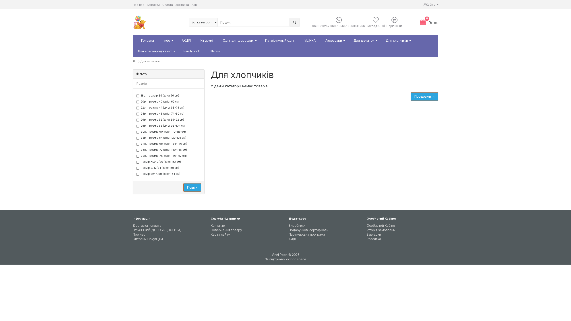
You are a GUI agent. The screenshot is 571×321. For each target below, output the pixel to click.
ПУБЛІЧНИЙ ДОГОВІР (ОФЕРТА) (157, 230)
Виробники (297, 225)
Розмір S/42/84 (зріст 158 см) (160, 167)
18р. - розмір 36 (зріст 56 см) (160, 95)
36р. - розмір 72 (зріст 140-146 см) (164, 149)
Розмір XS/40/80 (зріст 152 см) (161, 161)
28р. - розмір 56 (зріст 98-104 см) (163, 125)
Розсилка (374, 239)
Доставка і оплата (147, 225)
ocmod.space (296, 259)
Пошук (192, 187)
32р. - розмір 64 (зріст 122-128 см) (163, 137)
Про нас (138, 4)
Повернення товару (226, 230)
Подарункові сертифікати (308, 230)
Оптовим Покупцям (148, 239)
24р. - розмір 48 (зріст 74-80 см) (162, 113)
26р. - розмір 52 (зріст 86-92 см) (162, 119)
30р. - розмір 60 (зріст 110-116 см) (163, 131)
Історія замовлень (381, 230)
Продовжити (424, 96)
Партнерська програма (307, 234)
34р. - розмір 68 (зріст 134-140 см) (164, 143)
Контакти (153, 4)
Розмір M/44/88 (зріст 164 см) (160, 173)
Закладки (374, 234)
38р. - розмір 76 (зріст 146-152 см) (164, 155)
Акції (195, 4)
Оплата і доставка (175, 4)
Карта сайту (220, 234)
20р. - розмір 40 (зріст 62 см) (160, 101)
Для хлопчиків (150, 61)
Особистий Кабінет (382, 225)
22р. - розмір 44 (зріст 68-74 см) (162, 107)
